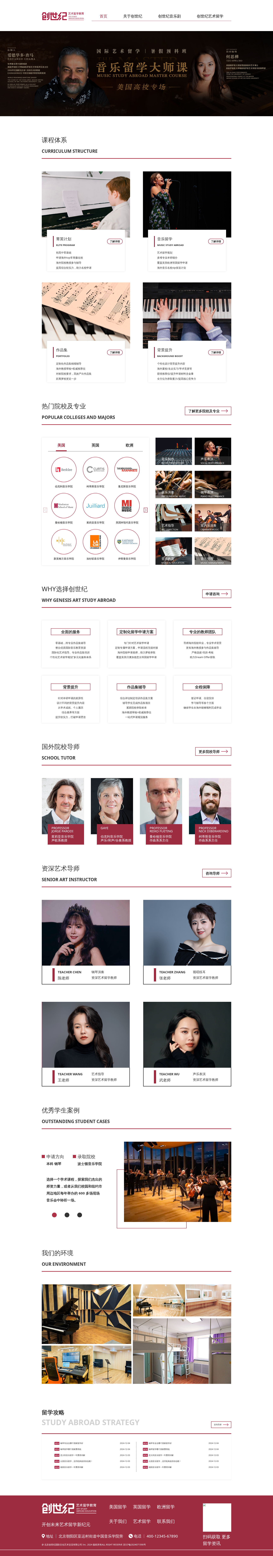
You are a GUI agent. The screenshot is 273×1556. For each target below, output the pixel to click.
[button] (146, 510)
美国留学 (118, 1507)
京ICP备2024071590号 (134, 1544)
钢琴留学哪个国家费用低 (70, 1449)
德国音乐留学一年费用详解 (71, 1467)
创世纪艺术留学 (210, 16)
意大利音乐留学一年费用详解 (72, 1455)
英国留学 (142, 1507)
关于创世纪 (132, 16)
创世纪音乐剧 (169, 16)
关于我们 (118, 1521)
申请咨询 (213, 593)
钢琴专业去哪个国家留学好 (71, 1443)
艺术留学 (142, 1521)
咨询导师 (213, 873)
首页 (103, 16)
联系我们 (166, 1521)
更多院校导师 (209, 751)
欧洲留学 (166, 1507)
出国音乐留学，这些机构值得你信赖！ (76, 1461)
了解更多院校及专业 (204, 411)
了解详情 (115, 241)
